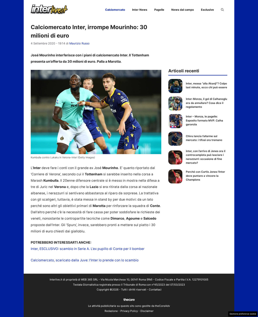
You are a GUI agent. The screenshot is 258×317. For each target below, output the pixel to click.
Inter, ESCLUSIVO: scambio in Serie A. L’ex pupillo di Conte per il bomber (87, 249)
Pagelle (159, 9)
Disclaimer (147, 311)
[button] (222, 9)
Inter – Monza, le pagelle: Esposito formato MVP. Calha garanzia (204, 120)
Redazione (111, 311)
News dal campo (182, 9)
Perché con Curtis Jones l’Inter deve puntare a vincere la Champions (205, 175)
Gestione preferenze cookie (243, 314)
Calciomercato (115, 9)
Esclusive (207, 9)
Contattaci (155, 289)
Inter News (139, 9)
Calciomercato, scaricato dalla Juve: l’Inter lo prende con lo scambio (84, 260)
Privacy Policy (129, 311)
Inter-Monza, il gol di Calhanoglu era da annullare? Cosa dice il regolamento (206, 102)
